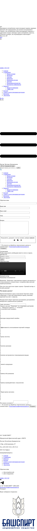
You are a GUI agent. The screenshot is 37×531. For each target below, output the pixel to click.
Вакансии (10, 78)
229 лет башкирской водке (7, 166)
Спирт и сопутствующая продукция (14, 92)
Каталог (5, 91)
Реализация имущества (13, 83)
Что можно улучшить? (6, 403)
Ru (1, 98)
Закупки (9, 81)
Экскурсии (6, 95)
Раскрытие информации (14, 84)
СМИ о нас (10, 89)
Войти (2, 259)
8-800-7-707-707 (4, 68)
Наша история (11, 74)
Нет (1, 37)
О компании (7, 72)
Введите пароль (4, 258)
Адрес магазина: (5, 304)
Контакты (6, 94)
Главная (5, 71)
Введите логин (4, 256)
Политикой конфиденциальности (19, 246)
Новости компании (12, 87)
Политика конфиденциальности (9, 487)
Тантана (9, 77)
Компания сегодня (12, 80)
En (3, 98)
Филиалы (9, 75)
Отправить (32, 406)
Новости (6, 86)
